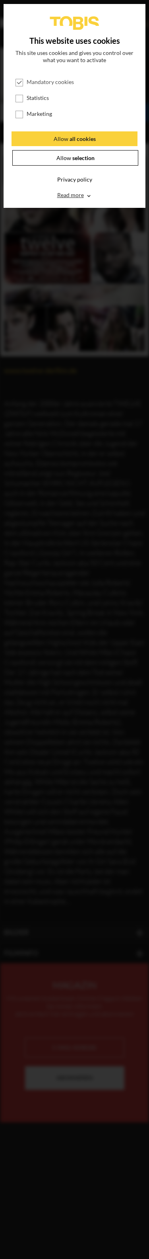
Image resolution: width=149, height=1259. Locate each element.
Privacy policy (74, 179)
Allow (75, 138)
